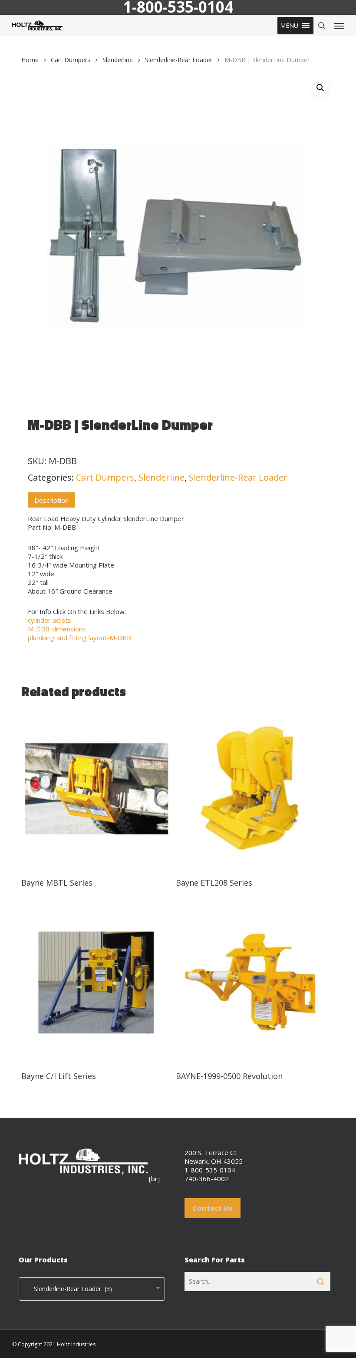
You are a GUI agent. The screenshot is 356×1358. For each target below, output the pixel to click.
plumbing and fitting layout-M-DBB (79, 637)
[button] (289, 25)
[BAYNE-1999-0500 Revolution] (251, 983)
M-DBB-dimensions (57, 628)
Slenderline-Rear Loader (178, 60)
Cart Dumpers (70, 60)
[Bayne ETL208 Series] (251, 789)
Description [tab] (51, 500)
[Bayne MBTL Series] (96, 789)
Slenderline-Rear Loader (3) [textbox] (67, 1289)
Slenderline (117, 60)
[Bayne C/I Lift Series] (96, 983)
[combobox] (92, 1289)
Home (30, 60)
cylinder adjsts (49, 620)
